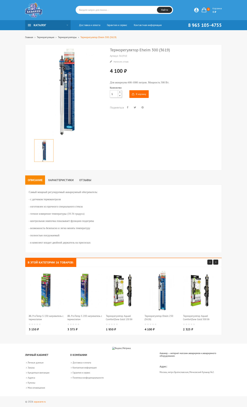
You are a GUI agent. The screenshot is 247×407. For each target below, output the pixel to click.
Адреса (31, 377)
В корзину (141, 94)
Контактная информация (85, 367)
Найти (164, 9)
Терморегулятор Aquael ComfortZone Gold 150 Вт (119, 317)
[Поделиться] (127, 107)
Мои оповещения (36, 387)
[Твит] (135, 107)
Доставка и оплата (82, 362)
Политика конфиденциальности (88, 377)
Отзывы (85, 180)
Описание (35, 180)
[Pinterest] (142, 107)
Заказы (31, 367)
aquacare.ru (40, 401)
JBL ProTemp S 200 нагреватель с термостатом (84, 317)
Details (55, 322)
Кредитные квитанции (38, 372)
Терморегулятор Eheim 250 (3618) (159, 317)
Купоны (31, 382)
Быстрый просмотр (48, 322)
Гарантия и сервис (81, 372)
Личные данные (36, 362)
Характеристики (61, 180)
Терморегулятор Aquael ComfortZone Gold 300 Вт (196, 317)
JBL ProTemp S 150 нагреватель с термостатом (46, 317)
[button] (212, 10)
